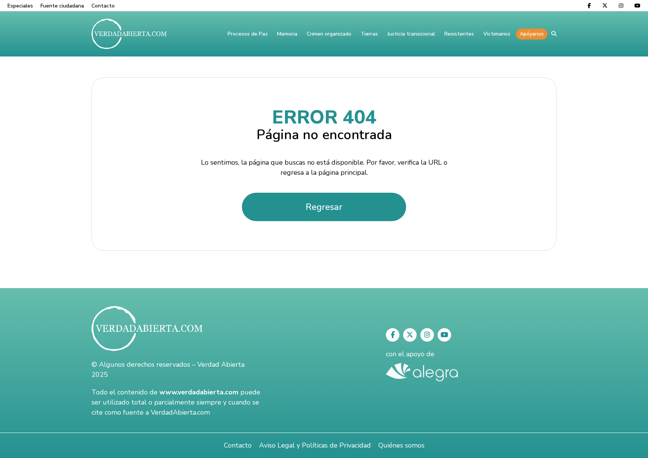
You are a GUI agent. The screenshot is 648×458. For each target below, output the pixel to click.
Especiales (20, 5)
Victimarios (496, 33)
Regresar (324, 207)
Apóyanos (532, 33)
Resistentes (459, 33)
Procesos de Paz (248, 33)
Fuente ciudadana (62, 5)
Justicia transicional (411, 33)
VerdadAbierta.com (180, 412)
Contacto (103, 5)
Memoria (287, 33)
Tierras (369, 33)
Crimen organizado (329, 33)
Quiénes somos (401, 445)
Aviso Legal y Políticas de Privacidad (315, 445)
